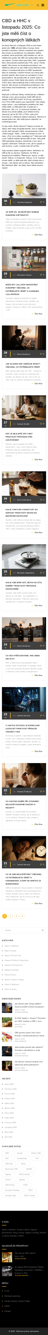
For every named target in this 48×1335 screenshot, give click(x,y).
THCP (25, 1185)
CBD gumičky (24, 1174)
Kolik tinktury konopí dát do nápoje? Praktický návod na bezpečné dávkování (22, 513)
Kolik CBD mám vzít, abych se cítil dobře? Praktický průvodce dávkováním (24, 586)
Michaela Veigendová (25, 573)
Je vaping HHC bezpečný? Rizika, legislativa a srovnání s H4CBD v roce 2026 (29, 1269)
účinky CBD (36, 1153)
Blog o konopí (10, 951)
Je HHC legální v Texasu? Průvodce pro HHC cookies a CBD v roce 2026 (30, 1020)
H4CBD (29, 1169)
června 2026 (10, 1094)
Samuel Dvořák (23, 424)
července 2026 (11, 1089)
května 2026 (10, 1099)
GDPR (6, 1306)
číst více (38, 235)
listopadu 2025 (11, 1127)
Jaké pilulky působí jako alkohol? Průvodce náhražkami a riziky (29, 1048)
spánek (22, 1180)
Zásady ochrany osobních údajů (17, 1301)
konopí (20, 1153)
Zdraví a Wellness (12, 984)
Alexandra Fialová (24, 275)
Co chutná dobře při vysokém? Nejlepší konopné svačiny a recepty (22, 804)
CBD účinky (10, 1185)
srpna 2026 (9, 1084)
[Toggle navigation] (42, 5)
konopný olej (10, 1196)
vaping (7, 1174)
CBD (7, 1153)
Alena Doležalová (24, 500)
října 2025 (9, 1132)
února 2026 (9, 1113)
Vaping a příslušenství (14, 965)
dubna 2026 (9, 1103)
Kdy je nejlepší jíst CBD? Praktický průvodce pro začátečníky (19, 437)
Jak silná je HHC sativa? (25, 1253)
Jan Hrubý (18, 1027)
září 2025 (8, 1137)
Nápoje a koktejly (12, 970)
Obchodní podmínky (12, 1296)
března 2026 (10, 1108)
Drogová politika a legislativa (17, 960)
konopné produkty (12, 1190)
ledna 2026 (9, 1118)
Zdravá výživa (10, 975)
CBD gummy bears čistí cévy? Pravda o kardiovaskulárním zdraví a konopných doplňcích (30, 1034)
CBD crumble (29, 1196)
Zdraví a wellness (12, 946)
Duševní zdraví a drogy (14, 980)
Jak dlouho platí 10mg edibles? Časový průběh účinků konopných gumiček (29, 1005)
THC (37, 1158)
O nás (6, 1291)
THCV (30, 1190)
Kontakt (7, 1311)
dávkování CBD (11, 1169)
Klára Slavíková (20, 1041)
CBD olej (9, 1164)
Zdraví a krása (11, 989)
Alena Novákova (23, 354)
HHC (7, 1158)
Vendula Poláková (24, 792)
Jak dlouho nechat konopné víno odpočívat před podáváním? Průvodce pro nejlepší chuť (29, 1063)
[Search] (38, 5)
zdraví (23, 1164)
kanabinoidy (22, 1158)
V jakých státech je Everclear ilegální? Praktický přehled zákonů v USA (23, 729)
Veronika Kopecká (24, 202)
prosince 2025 (10, 1123)
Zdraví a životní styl (13, 955)
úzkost (8, 1180)
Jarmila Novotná (23, 716)
